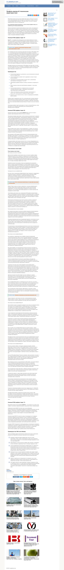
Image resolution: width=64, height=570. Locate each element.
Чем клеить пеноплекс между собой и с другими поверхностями (52, 35)
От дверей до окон (12, 1)
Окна (13, 5)
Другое (37, 5)
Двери (17, 5)
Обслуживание (22, 5)
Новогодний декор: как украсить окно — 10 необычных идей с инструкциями (52, 14)
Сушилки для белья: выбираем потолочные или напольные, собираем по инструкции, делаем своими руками (53, 25)
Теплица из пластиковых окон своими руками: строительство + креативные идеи (52, 40)
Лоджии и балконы (30, 5)
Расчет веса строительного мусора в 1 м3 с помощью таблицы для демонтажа (52, 30)
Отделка (8, 5)
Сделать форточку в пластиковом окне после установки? (52, 45)
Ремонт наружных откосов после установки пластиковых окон (52, 19)
